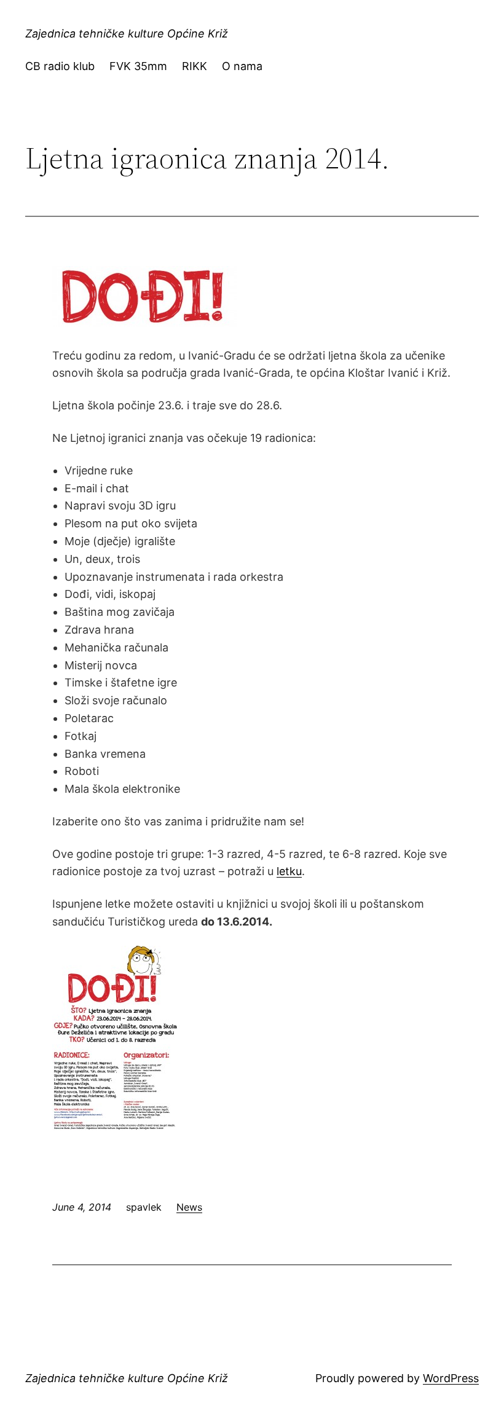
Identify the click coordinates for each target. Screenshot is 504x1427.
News (189, 1207)
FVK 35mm (138, 66)
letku (289, 871)
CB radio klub (60, 66)
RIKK (194, 66)
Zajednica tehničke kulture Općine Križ (126, 33)
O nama (242, 66)
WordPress (451, 1378)
